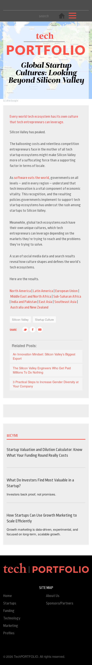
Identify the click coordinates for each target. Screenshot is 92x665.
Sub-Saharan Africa (67, 296)
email (40, 329)
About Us (52, 596)
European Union (66, 291)
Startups (9, 603)
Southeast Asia (65, 302)
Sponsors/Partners (59, 603)
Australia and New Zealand (29, 307)
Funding (8, 611)
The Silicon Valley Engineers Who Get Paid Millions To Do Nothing (42, 370)
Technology (11, 618)
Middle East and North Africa (30, 296)
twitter (25, 329)
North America (20, 291)
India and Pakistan (24, 302)
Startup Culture (44, 319)
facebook (32, 329)
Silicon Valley (20, 319)
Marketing (10, 626)
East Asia (45, 302)
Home (7, 596)
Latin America (43, 291)
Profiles (8, 633)
